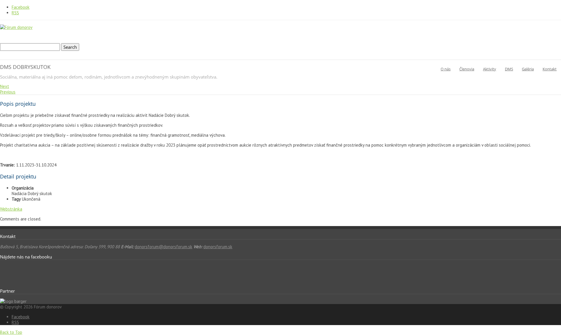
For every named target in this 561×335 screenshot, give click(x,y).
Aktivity (489, 69)
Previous (7, 92)
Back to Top (11, 332)
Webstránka (11, 209)
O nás (446, 69)
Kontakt (550, 69)
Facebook (21, 7)
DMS (509, 69)
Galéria (528, 69)
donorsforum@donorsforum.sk (163, 246)
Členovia (466, 69)
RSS (15, 12)
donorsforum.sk (217, 246)
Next (4, 86)
